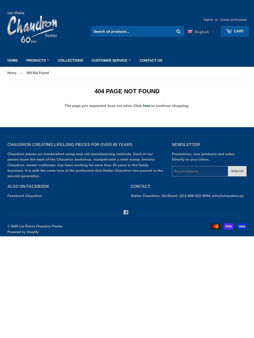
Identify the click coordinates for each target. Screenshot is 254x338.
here (146, 106)
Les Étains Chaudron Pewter (41, 226)
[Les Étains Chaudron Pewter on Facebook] (125, 213)
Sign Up (237, 171)
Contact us (151, 60)
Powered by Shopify (22, 232)
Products (36, 60)
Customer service (110, 60)
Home (12, 60)
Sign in (208, 20)
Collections (70, 60)
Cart (238, 31)
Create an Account (233, 20)
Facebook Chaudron (24, 196)
